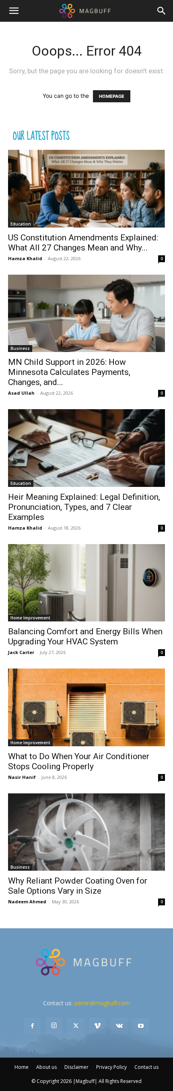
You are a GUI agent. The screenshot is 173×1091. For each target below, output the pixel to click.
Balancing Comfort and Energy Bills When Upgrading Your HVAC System (85, 636)
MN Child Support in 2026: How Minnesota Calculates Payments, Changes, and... (69, 372)
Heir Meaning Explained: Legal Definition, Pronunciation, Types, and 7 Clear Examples (84, 507)
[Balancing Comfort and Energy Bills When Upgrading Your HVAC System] (86, 583)
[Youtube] (141, 1026)
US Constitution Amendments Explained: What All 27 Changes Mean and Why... (83, 243)
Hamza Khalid (25, 258)
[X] (76, 1026)
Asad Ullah (21, 393)
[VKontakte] (119, 1026)
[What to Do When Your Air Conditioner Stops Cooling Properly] (86, 707)
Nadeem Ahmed (27, 901)
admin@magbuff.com (102, 1003)
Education (20, 224)
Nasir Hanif (22, 777)
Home (21, 1067)
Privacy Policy (111, 1067)
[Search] (161, 11)
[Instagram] (54, 1026)
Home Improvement (30, 618)
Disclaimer (76, 1067)
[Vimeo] (97, 1026)
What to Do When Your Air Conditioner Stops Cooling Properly (78, 761)
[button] (14, 11)
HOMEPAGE (111, 96)
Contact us (146, 1067)
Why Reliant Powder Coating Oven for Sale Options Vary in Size (77, 886)
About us (46, 1067)
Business (20, 348)
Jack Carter (21, 652)
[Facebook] (32, 1026)
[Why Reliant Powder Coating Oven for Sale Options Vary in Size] (86, 832)
